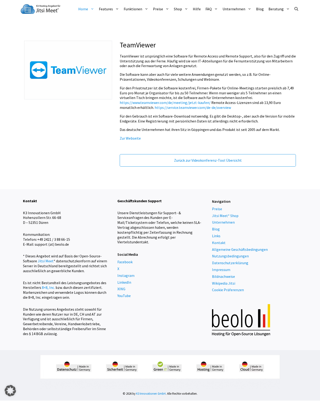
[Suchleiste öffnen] (296, 8)
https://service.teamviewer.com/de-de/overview (193, 107)
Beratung (276, 9)
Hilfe (197, 9)
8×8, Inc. (48, 287)
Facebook (125, 262)
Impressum (221, 269)
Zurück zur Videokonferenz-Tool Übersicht (208, 160)
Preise (158, 9)
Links (216, 235)
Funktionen (133, 9)
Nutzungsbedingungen (230, 256)
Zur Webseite (130, 138)
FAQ (208, 9)
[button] (10, 390)
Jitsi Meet (46, 261)
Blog (260, 9)
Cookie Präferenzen (228, 289)
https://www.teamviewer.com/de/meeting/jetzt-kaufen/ (165, 102)
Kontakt (219, 242)
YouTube (124, 295)
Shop (178, 9)
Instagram (125, 275)
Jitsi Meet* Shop (225, 215)
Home (83, 9)
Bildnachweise (223, 276)
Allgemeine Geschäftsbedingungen (240, 249)
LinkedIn (124, 282)
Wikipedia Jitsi (223, 283)
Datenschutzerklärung (230, 262)
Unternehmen (234, 9)
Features (106, 9)
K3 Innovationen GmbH (151, 394)
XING (121, 288)
